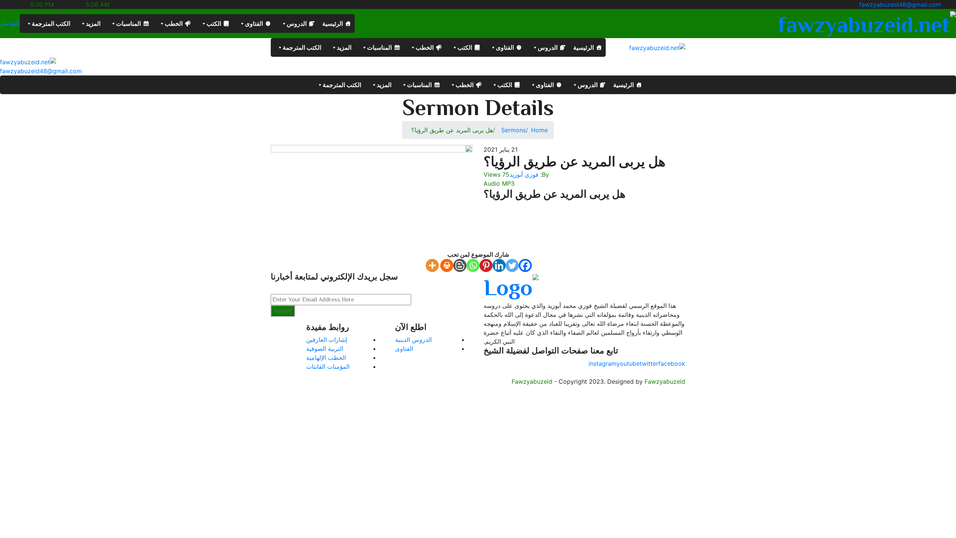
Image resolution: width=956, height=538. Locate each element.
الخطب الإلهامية (326, 357)
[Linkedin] (499, 265)
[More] (432, 265)
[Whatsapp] (472, 265)
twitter (649, 363)
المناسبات (128, 23)
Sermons (513, 130)
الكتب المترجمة (51, 23)
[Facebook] (525, 265)
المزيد (93, 23)
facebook (671, 363)
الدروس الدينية (413, 339)
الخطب (174, 23)
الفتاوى (254, 23)
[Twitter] (512, 265)
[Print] (446, 265)
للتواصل (10, 23)
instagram (603, 363)
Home (539, 130)
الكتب (214, 23)
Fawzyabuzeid (532, 381)
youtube (628, 363)
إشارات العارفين (326, 339)
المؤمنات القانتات (328, 366)
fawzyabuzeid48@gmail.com (900, 4)
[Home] (28, 61)
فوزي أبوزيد (523, 174)
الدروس (297, 23)
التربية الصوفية (324, 348)
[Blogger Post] (459, 265)
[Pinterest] (486, 265)
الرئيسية (332, 23)
